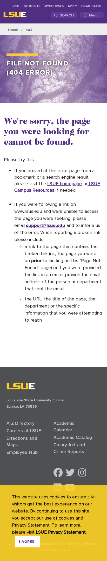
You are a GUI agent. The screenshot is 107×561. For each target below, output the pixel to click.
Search (66, 15)
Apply (72, 6)
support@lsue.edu (45, 225)
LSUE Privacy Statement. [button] (61, 532)
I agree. (27, 542)
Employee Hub (22, 452)
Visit (16, 6)
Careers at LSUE (23, 430)
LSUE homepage (64, 183)
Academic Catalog (73, 437)
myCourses (54, 6)
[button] (58, 473)
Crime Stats (91, 6)
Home (13, 29)
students (32, 6)
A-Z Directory (20, 423)
